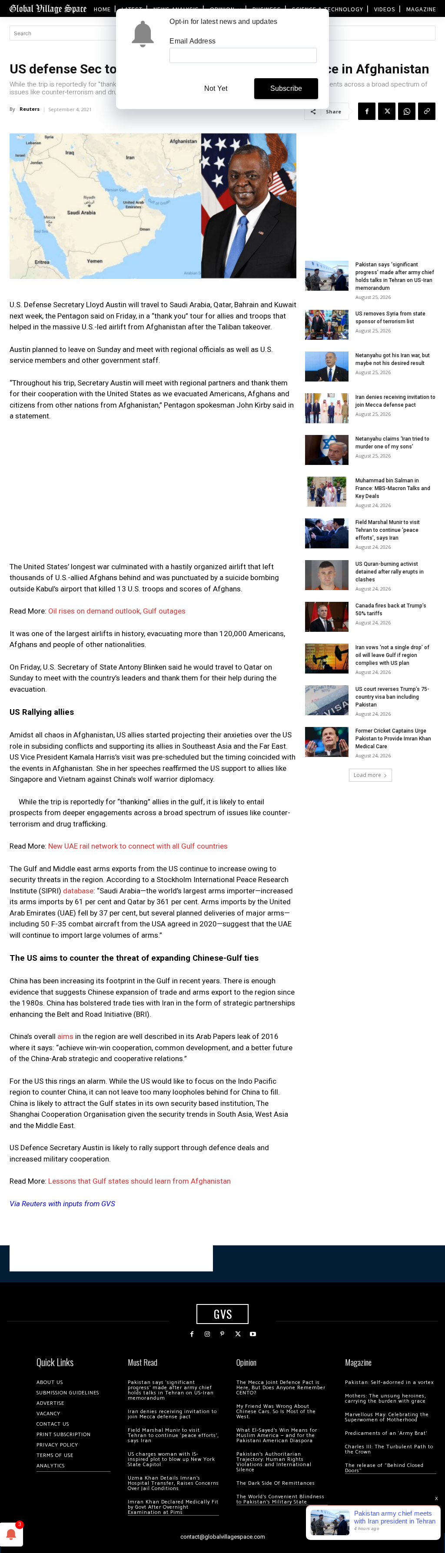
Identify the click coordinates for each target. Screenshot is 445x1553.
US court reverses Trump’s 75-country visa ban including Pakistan (392, 697)
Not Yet (215, 88)
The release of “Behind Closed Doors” (384, 1468)
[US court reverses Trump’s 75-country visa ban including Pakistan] (327, 700)
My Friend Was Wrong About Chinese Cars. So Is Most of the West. (276, 1411)
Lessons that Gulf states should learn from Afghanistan (139, 1181)
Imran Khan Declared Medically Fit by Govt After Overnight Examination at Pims (173, 1507)
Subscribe (286, 88)
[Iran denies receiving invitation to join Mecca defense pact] (327, 408)
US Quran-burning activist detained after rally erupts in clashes (389, 572)
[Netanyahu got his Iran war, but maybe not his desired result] (327, 367)
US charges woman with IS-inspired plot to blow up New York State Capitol (171, 1459)
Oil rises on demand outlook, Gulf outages (117, 611)
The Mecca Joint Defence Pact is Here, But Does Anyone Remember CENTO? (280, 1387)
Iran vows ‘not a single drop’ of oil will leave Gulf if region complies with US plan (392, 655)
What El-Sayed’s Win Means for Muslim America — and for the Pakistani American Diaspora (276, 1435)
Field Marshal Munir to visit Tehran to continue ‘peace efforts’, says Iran (387, 530)
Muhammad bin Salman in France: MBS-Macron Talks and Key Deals (392, 488)
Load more (367, 775)
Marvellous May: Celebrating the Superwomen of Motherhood (387, 1417)
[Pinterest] (222, 1334)
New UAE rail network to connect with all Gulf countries (138, 846)
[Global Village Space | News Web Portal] (47, 8)
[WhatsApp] (406, 111)
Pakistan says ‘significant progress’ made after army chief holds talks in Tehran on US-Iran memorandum (171, 1390)
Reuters (30, 109)
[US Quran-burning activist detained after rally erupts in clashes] (327, 575)
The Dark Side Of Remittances (275, 1483)
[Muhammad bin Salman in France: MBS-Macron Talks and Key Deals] (327, 492)
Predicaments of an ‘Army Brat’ (386, 1433)
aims (65, 1036)
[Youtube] (253, 1334)
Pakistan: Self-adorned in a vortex (389, 1382)
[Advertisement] (153, 494)
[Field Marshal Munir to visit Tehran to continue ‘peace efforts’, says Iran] (327, 533)
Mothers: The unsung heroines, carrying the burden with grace (385, 1398)
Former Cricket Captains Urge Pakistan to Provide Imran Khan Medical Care (393, 739)
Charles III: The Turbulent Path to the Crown (389, 1449)
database (78, 890)
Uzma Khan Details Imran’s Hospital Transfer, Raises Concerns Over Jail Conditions (173, 1483)
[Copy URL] (426, 111)
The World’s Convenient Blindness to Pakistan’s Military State (280, 1499)
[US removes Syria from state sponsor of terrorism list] (327, 325)
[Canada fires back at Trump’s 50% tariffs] (327, 617)
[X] (386, 111)
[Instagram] (207, 1334)
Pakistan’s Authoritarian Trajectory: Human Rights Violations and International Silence (274, 1462)
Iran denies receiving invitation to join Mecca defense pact (172, 1414)
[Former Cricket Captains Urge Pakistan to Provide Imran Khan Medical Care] (327, 742)
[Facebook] (366, 111)
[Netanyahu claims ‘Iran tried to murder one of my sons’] (327, 450)
